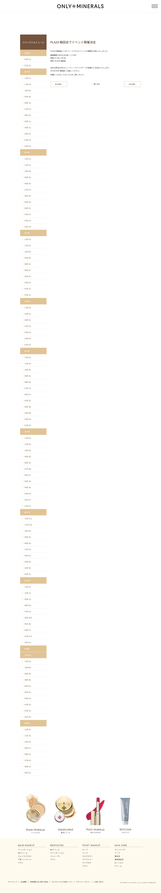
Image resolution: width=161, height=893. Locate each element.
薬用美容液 (119, 859)
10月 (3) (28, 251)
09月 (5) (28, 376)
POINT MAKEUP (91, 845)
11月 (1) (28, 165)
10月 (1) (28, 313)
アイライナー (87, 859)
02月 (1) (28, 288)
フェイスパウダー (25, 856)
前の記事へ (59, 84)
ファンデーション (25, 849)
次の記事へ (132, 84)
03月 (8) (28, 413)
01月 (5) (28, 717)
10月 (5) (28, 90)
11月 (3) (28, 84)
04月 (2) (28, 208)
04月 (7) (28, 630)
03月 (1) (28, 59)
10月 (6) (28, 531)
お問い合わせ (99, 882)
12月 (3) (28, 159)
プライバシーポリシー (83, 882)
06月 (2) (28, 766)
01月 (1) (28, 295)
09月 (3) (28, 177)
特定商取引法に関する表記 (39, 882)
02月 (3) (28, 140)
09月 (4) (28, 258)
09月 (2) (28, 599)
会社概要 (24, 882)
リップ (85, 853)
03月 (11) (28, 636)
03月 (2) (28, 133)
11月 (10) (28, 524)
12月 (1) (28, 78)
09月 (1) (28, 320)
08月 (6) (28, 543)
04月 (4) (28, 487)
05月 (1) (28, 121)
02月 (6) (28, 419)
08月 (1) (28, 264)
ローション (119, 862)
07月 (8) (28, 469)
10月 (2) (28, 593)
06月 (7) (28, 394)
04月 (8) (28, 406)
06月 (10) (28, 617)
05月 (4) (28, 202)
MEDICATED (57, 845)
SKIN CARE (121, 845)
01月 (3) (28, 65)
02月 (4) (28, 338)
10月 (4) (28, 171)
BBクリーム (23, 853)
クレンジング (120, 849)
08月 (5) (28, 183)
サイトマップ (12, 882)
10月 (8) (28, 667)
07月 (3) (28, 189)
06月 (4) (28, 196)
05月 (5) (28, 400)
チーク (85, 849)
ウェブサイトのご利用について (62, 882)
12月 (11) (28, 518)
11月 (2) (28, 245)
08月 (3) (28, 103)
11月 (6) (28, 363)
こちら (68, 74)
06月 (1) (28, 270)
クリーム (118, 866)
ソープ (117, 853)
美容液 (117, 856)
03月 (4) (28, 704)
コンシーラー (55, 856)
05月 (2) (28, 772)
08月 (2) (28, 462)
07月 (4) (28, 760)
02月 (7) (28, 499)
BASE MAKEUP (26, 845)
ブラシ (20, 862)
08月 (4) (28, 382)
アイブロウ (86, 862)
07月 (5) (28, 109)
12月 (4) (28, 438)
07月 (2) (28, 326)
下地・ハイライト (25, 859)
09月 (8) (28, 96)
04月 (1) (28, 127)
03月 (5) (28, 493)
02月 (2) (28, 220)
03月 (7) (28, 214)
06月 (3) (28, 115)
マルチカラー (87, 856)
